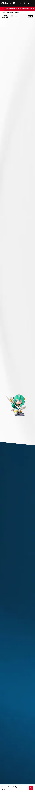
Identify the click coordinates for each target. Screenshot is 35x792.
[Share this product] (16, 16)
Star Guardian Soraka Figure (10, 787)
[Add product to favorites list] (12, 16)
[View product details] (31, 788)
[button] (21, 3)
